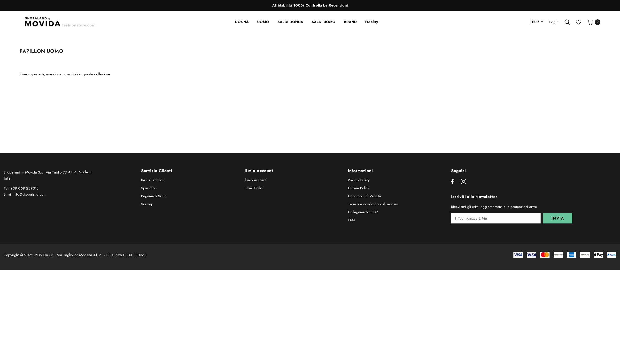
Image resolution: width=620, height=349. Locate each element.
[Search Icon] (567, 22)
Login (553, 22)
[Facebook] (452, 181)
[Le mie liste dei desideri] (578, 22)
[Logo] (60, 22)
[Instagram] (463, 181)
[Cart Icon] (590, 22)
